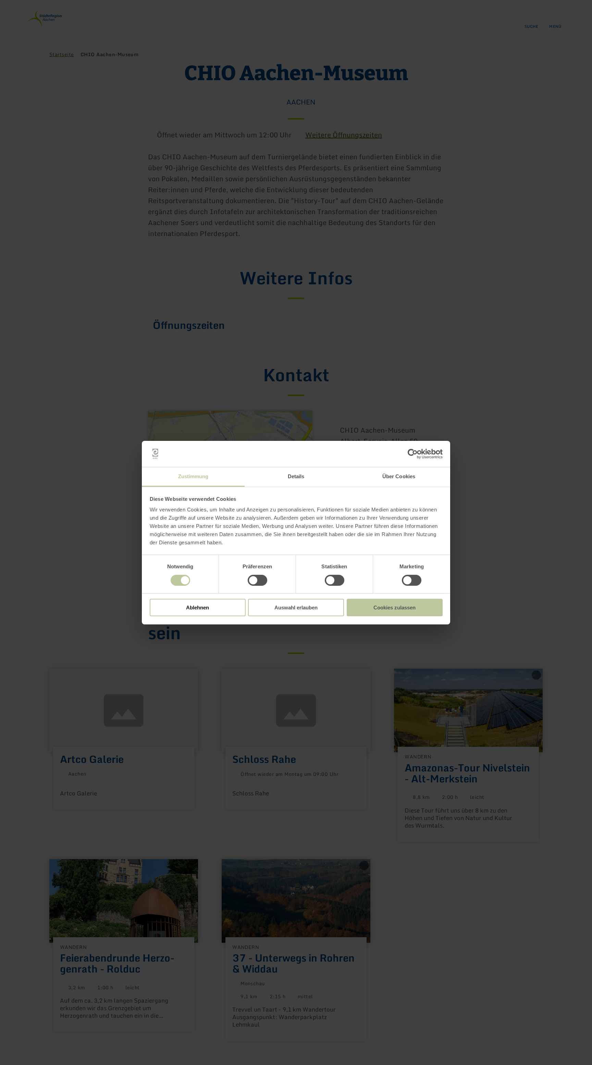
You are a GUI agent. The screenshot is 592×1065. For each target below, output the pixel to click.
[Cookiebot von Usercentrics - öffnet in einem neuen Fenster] (413, 454)
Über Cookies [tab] (398, 476)
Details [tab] (296, 476)
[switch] (257, 580)
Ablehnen (197, 607)
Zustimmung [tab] (193, 476)
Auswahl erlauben (296, 607)
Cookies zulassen (394, 607)
